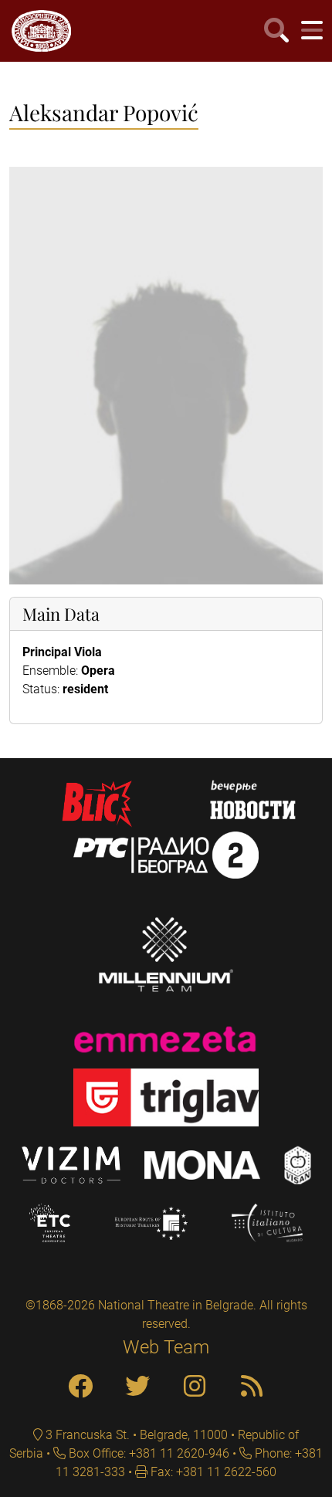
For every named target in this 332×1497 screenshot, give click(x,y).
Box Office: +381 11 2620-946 (147, 1453)
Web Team (166, 1347)
